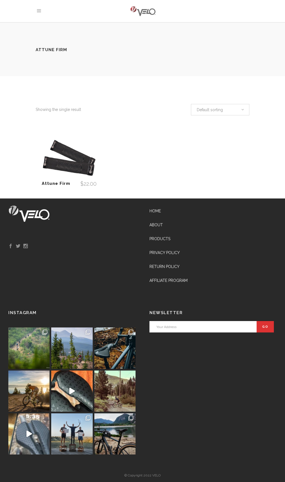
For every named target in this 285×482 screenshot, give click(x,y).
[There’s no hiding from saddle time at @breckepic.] (71, 348)
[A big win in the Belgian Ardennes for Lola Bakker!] (29, 348)
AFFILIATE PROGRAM (168, 280)
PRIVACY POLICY (164, 252)
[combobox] (220, 109)
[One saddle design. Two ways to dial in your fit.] (115, 348)
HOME (155, 211)
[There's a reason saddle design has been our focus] (115, 391)
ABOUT (156, 225)
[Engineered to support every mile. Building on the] (29, 433)
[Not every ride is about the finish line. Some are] (115, 433)
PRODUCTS (159, 239)
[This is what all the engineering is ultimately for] (29, 391)
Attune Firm (56, 183)
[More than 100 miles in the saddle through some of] (71, 433)
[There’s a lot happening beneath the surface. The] (71, 391)
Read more (69, 158)
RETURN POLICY (164, 266)
